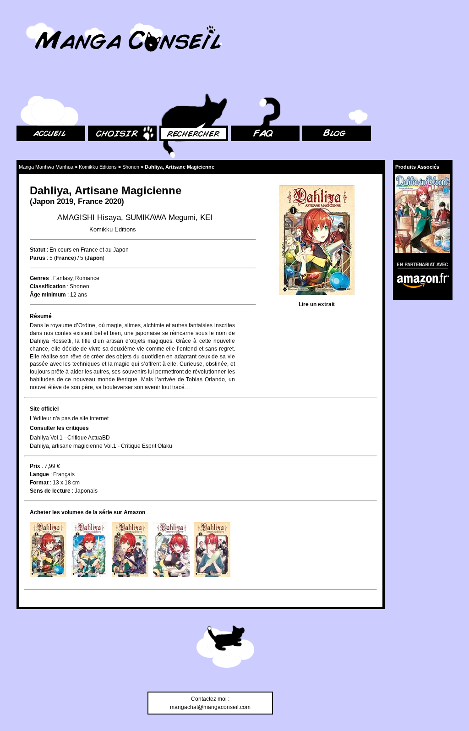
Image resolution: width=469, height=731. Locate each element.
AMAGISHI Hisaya (89, 217)
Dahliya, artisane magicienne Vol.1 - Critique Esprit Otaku (101, 446)
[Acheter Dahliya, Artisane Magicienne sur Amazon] (316, 241)
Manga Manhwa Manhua (46, 167)
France (90, 201)
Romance (87, 278)
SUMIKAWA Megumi (160, 217)
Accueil (25, 83)
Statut (37, 250)
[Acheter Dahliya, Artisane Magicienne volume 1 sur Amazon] (48, 549)
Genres (39, 278)
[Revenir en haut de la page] (225, 648)
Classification (47, 286)
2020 (113, 201)
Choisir (97, 83)
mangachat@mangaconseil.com (210, 707)
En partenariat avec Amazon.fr (419, 264)
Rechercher (174, 83)
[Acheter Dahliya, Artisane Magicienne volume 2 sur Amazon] (89, 549)
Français (64, 474)
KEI (206, 217)
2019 (65, 201)
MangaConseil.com (41, 19)
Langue (39, 474)
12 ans (78, 294)
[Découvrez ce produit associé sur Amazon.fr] (422, 213)
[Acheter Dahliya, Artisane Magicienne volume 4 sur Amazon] (171, 549)
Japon (44, 201)
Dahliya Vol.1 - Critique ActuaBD (70, 437)
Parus (37, 258)
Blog (308, 83)
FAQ (236, 83)
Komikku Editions (98, 167)
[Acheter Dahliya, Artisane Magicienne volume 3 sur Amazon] (130, 549)
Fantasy (62, 278)
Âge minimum (48, 294)
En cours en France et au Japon (89, 250)
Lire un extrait (317, 304)
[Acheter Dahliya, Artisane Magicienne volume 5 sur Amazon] (212, 549)
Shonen (130, 167)
